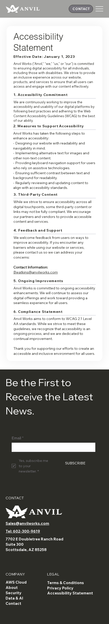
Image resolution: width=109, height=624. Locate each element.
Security (14, 592)
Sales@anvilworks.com (27, 523)
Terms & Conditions (65, 582)
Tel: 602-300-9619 (23, 531)
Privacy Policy (60, 588)
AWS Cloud (16, 582)
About (12, 587)
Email (18, 438)
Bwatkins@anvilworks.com (35, 272)
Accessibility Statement (70, 593)
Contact (13, 603)
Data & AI (14, 598)
